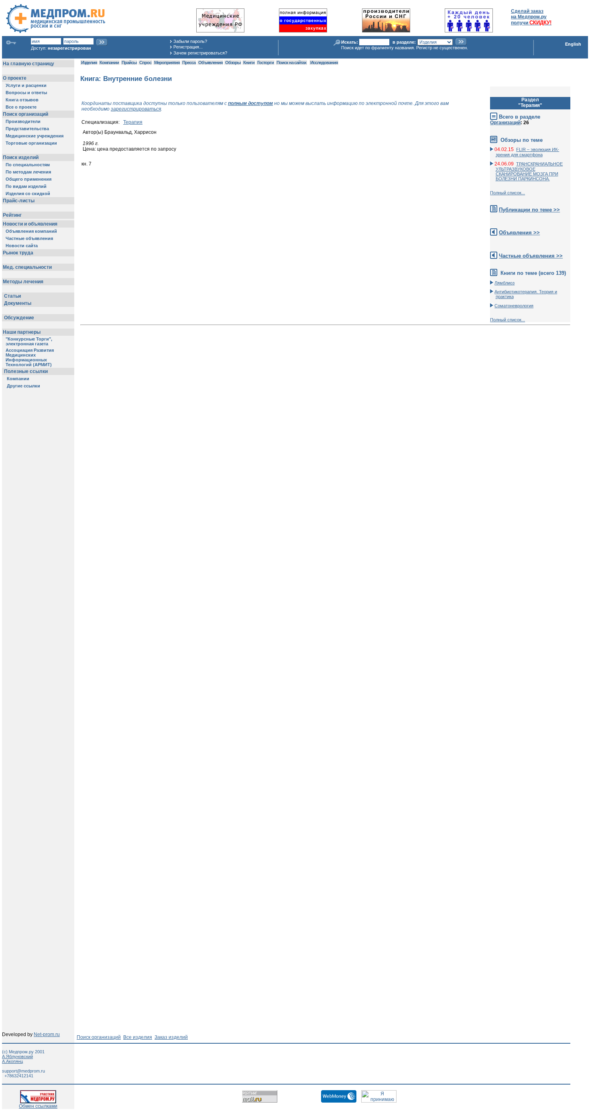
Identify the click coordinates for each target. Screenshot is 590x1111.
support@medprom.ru (23, 1071)
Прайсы (129, 62)
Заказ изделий (171, 1037)
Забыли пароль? (190, 41)
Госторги (265, 62)
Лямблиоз (504, 282)
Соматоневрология (513, 305)
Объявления (210, 62)
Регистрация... (188, 46)
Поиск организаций (99, 1037)
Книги (248, 62)
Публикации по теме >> (529, 210)
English (573, 44)
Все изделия (137, 1037)
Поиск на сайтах (291, 62)
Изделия (89, 62)
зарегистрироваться (136, 109)
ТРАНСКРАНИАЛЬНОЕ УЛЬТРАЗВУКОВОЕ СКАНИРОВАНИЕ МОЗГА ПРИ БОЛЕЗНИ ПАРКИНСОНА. (529, 171)
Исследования (323, 62)
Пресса (188, 62)
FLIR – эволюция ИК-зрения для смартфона (527, 152)
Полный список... (507, 192)
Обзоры (232, 62)
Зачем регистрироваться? (200, 52)
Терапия (132, 122)
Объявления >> (519, 233)
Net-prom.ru (47, 1034)
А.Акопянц (12, 1061)
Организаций (505, 122)
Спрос (145, 62)
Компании (109, 62)
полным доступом (250, 103)
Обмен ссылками (38, 1106)
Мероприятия (166, 62)
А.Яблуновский (17, 1056)
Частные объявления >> (531, 256)
